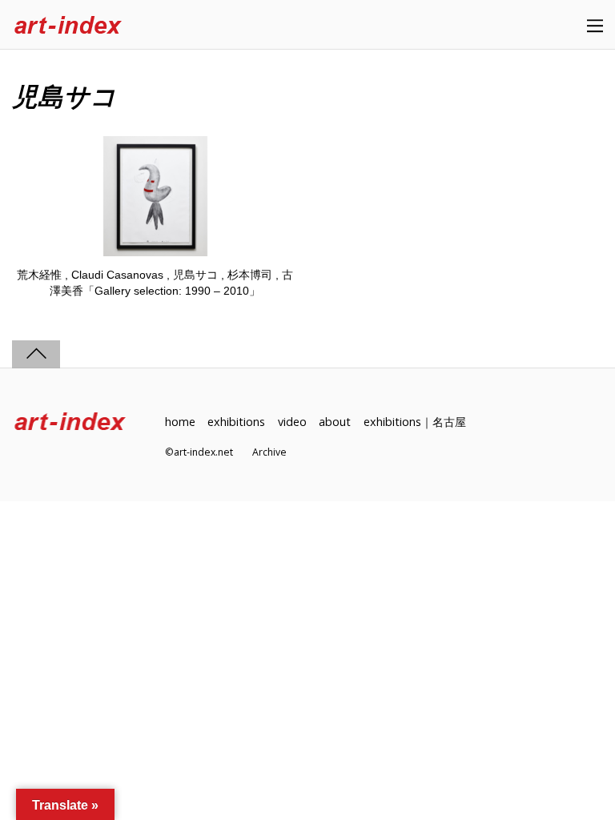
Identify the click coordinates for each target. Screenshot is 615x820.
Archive (269, 452)
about (335, 421)
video (292, 421)
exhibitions (236, 421)
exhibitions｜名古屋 (415, 421)
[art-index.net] (68, 26)
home (180, 421)
